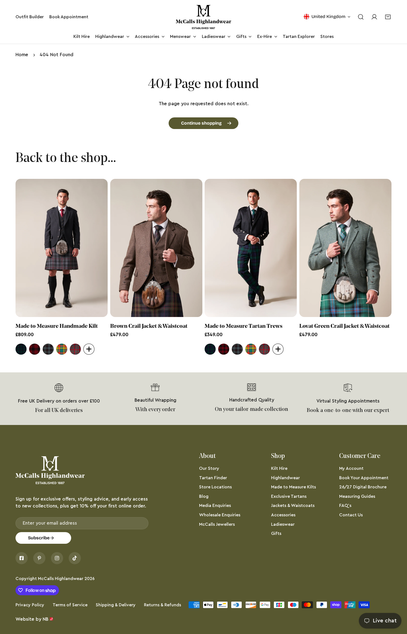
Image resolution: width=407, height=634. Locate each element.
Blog (203, 496)
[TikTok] (75, 558)
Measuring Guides (357, 496)
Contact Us (351, 515)
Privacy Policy (30, 605)
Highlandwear (285, 478)
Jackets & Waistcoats (293, 505)
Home (22, 54)
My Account (351, 468)
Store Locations (215, 487)
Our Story (209, 468)
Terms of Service (70, 605)
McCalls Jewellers (217, 524)
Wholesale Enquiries (219, 515)
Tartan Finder (213, 478)
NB (45, 619)
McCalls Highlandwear (60, 578)
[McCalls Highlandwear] (203, 17)
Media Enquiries (215, 505)
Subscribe (39, 537)
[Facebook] (22, 558)
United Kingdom (328, 16)
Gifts (276, 533)
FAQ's (345, 505)
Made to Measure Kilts (293, 487)
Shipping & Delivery (116, 605)
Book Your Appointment (363, 478)
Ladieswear (283, 524)
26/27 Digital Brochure (363, 487)
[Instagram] (57, 558)
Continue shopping (201, 123)
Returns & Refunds (162, 605)
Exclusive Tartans (288, 496)
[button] (388, 17)
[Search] (360, 17)
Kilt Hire (279, 468)
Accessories (283, 515)
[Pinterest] (39, 558)
